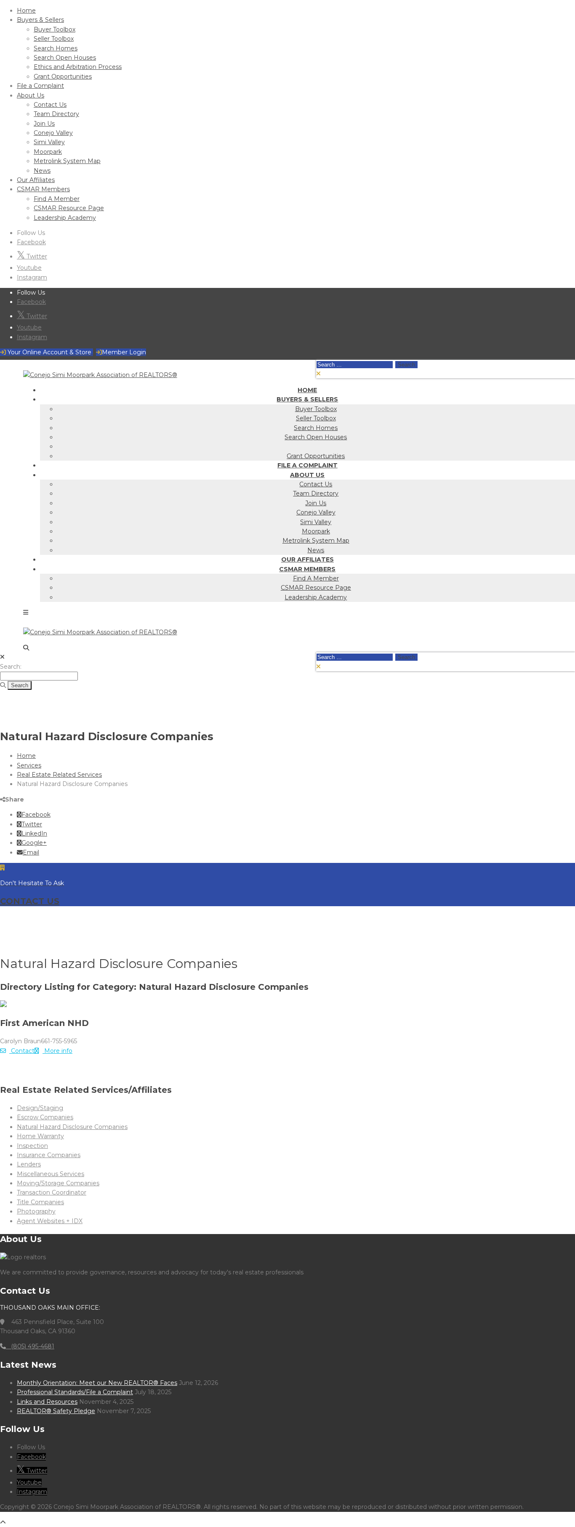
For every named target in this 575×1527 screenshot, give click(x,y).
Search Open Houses (65, 57)
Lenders (29, 1164)
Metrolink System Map (67, 161)
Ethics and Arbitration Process (78, 67)
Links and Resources (47, 1402)
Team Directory (56, 114)
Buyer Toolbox (54, 29)
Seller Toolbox (54, 38)
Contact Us (50, 104)
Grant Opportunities (63, 76)
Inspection (32, 1146)
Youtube (29, 268)
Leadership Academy (65, 218)
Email (31, 852)
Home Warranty (40, 1136)
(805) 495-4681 (30, 1346)
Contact (22, 1051)
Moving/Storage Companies (58, 1183)
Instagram (32, 277)
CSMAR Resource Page (69, 208)
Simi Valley (49, 142)
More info (57, 1051)
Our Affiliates (36, 180)
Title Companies (40, 1202)
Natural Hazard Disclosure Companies (72, 1127)
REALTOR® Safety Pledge (56, 1411)
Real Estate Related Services (59, 774)
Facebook (31, 242)
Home (26, 10)
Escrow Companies (45, 1117)
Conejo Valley (53, 133)
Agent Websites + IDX (50, 1221)
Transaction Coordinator (51, 1192)
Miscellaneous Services (50, 1174)
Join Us (44, 123)
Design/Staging (40, 1108)
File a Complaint (40, 86)
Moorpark (48, 152)
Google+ (34, 843)
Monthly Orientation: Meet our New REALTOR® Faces (97, 1383)
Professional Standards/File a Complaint (75, 1392)
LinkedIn (34, 833)
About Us (30, 95)
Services (29, 765)
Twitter (36, 256)
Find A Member (57, 199)
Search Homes (55, 48)
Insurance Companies (48, 1155)
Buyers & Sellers (40, 20)
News (42, 170)
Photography (36, 1211)
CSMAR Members (43, 189)
